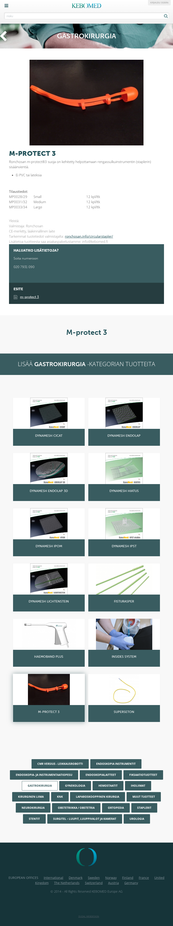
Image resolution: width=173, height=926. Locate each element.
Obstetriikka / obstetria (76, 808)
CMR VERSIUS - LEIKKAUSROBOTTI (60, 764)
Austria (113, 883)
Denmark (75, 877)
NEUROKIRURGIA (33, 808)
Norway (111, 877)
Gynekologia (75, 786)
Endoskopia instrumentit (116, 764)
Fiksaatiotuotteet (143, 775)
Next (159, 99)
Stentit (34, 819)
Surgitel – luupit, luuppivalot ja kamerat (84, 819)
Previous (13, 99)
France (144, 877)
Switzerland (94, 883)
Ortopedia (116, 808)
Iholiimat (138, 786)
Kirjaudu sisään (159, 2)
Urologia (137, 819)
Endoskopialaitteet (101, 775)
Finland (127, 877)
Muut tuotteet (143, 797)
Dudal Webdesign (88, 916)
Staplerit (144, 808)
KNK (60, 797)
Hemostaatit (108, 786)
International (53, 877)
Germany (131, 883)
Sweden (94, 877)
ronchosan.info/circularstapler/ (89, 236)
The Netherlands (67, 883)
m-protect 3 (29, 297)
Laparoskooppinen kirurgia (97, 797)
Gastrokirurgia (40, 786)
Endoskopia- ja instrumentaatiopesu (44, 775)
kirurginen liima (31, 797)
